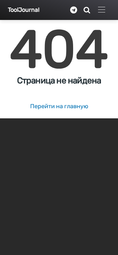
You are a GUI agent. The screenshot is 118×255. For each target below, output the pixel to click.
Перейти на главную (59, 106)
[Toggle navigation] (101, 10)
